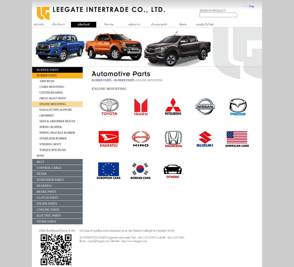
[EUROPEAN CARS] (109, 184)
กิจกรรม (109, 24)
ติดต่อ (183, 24)
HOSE (40, 155)
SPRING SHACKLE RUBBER (57, 132)
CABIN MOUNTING (52, 87)
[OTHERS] (173, 184)
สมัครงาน (134, 24)
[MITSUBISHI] (173, 120)
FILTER (42, 173)
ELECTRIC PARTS (49, 215)
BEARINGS (44, 185)
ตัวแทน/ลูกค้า (159, 24)
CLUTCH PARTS (47, 197)
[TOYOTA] (109, 120)
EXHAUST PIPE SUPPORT (56, 109)
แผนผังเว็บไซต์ (205, 24)
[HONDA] (173, 152)
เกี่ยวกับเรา (58, 24)
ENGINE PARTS (47, 203)
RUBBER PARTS (47, 70)
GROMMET (47, 115)
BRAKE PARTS (46, 191)
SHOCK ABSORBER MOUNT (57, 121)
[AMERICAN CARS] (237, 152)
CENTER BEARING (51, 92)
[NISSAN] (205, 120)
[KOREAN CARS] (141, 184)
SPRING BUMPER (51, 127)
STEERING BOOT (50, 144)
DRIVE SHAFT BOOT (53, 98)
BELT (40, 162)
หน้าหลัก (39, 24)
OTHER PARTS (46, 221)
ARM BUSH (47, 81)
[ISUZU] (141, 120)
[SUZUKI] (205, 152)
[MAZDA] (237, 120)
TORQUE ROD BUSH (53, 150)
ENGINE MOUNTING (53, 104)
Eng (251, 6)
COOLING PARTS (48, 209)
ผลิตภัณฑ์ (84, 24)
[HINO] (141, 152)
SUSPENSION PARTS (50, 179)
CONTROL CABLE (49, 168)
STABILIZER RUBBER (53, 138)
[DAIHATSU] (109, 152)
